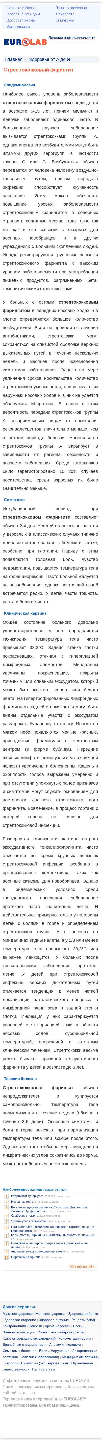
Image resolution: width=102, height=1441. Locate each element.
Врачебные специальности (25, 1344)
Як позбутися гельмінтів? (29, 1221)
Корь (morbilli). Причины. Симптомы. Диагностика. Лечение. (53, 1235)
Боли (43, 1351)
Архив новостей (57, 1326)
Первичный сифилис (25, 1257)
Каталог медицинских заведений (29, 1338)
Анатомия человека (65, 1344)
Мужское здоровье (18, 1314)
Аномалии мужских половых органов (36, 1251)
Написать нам (43, 1369)
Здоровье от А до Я (23, 14)
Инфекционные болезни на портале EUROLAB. (46, 1380)
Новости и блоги (21, 8)
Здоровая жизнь (21, 20)
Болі (65, 1363)
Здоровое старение (20, 1320)
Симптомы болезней (19, 1351)
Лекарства (65, 14)
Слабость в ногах (23, 1215)
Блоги (77, 1326)
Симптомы (65, 20)
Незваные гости (22, 1201)
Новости (35, 1326)
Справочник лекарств (54, 1332)
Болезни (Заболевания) (40, 1357)
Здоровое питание (54, 1320)
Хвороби (11, 1363)
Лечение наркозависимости (72, 37)
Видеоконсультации (19, 1332)
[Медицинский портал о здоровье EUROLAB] (26, 49)
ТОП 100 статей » (82, 1267)
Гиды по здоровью (71, 8)
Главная (14, 59)
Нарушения (60, 1351)
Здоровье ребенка (83, 1314)
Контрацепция (14, 1326)
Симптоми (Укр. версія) (40, 1363)
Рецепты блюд (83, 1320)
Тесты (79, 1332)
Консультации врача (74, 1338)
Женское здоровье (50, 1314)
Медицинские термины (80, 1357)
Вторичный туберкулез (27, 1196)
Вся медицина (18, 26)
